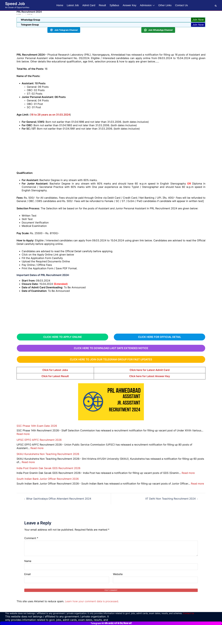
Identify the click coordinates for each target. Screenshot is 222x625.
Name (27, 561)
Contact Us (181, 5)
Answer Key (129, 5)
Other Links (165, 5)
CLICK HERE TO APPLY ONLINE (62, 336)
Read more (23, 433)
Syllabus (114, 5)
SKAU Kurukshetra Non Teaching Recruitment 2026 (48, 454)
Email (27, 574)
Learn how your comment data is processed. (92, 601)
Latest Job (73, 5)
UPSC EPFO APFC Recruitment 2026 (39, 439)
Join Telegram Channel (66, 30)
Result (102, 5)
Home (59, 5)
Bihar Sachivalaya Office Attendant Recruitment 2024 (58, 498)
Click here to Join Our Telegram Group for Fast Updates (111, 359)
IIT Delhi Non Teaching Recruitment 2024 (170, 498)
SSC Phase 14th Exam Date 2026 (37, 425)
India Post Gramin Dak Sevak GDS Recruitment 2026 (48, 468)
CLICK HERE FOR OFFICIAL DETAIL (159, 336)
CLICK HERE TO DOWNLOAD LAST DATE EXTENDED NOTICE (111, 348)
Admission (146, 5)
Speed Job (15, 3)
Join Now (198, 19)
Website (118, 574)
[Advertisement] (111, 42)
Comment (31, 538)
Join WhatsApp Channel (160, 30)
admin (19, 14)
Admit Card (88, 5)
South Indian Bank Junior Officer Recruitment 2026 (48, 478)
